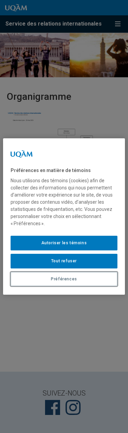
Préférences (64, 279)
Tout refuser (64, 261)
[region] (64, 216)
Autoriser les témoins (64, 243)
